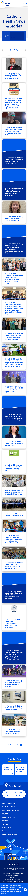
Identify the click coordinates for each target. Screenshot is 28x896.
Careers (5, 824)
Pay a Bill (5, 814)
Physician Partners (8, 817)
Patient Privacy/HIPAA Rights (12, 875)
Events (4, 831)
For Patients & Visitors (10, 807)
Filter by (15, 50)
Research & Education (9, 834)
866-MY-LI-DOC (19, 794)
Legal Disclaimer (6, 873)
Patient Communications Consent (12, 879)
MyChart (5, 821)
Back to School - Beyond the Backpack (20, 769)
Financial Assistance (18, 881)
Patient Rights (13, 877)
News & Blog (6, 827)
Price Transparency (7, 881)
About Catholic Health (9, 803)
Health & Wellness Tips (8, 768)
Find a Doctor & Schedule (10, 810)
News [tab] (13, 38)
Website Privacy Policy (18, 873)
